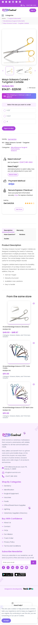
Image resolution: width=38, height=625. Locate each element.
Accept (6, 620)
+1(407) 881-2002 (25, 162)
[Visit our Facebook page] (3, 2)
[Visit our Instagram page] (10, 2)
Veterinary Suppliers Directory (14, 510)
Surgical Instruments (14, 18)
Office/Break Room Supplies (13, 503)
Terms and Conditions (11, 541)
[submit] (33, 558)
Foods (6, 500)
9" (7, 122)
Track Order (8, 534)
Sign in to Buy (8, 128)
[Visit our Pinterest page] (20, 2)
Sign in (33, 10)
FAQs (5, 527)
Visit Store (19, 209)
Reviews (22, 234)
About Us (7, 520)
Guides (6, 238)
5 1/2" (8, 110)
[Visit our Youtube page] (13, 2)
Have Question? (9, 234)
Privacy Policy (8, 538)
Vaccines (7, 496)
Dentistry (7, 485)
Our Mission (8, 530)
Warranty (20, 230)
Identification (8, 489)
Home (3, 18)
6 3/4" (9, 116)
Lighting (6, 507)
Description (8, 230)
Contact (7, 523)
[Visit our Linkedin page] (6, 2)
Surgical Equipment (10, 492)
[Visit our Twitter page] (16, 2)
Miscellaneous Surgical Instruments (14, 21)
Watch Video (13, 174)
